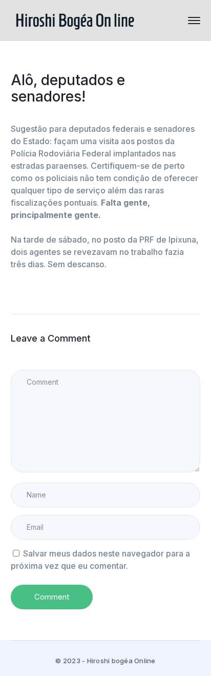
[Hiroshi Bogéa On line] (75, 19)
